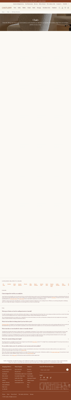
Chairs (8, 12)
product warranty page (55, 352)
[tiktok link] (51, 378)
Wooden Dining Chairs (51, 285)
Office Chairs (31, 285)
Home (3, 12)
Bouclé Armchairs (36, 285)
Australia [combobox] (65, 4)
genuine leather (21, 298)
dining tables (34, 341)
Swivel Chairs (47, 285)
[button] (65, 7)
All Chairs (4, 285)
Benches (25, 284)
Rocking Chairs (41, 285)
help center (15, 355)
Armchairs (9, 284)
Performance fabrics (5, 324)
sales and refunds (30, 353)
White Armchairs (64, 285)
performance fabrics (13, 298)
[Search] (59, 7)
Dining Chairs (14, 285)
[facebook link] (41, 378)
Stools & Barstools (20, 285)
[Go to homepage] (7, 8)
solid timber (54, 297)
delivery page (24, 350)
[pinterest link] (44, 378)
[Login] (62, 8)
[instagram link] (47, 378)
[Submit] (67, 370)
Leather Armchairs (57, 285)
